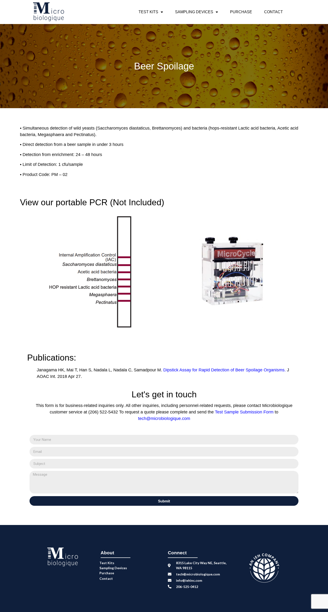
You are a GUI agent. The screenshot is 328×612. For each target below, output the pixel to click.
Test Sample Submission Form (245, 412)
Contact (273, 12)
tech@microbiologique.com (164, 418)
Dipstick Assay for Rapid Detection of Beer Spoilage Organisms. (224, 370)
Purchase (241, 12)
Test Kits (148, 12)
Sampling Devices (194, 12)
